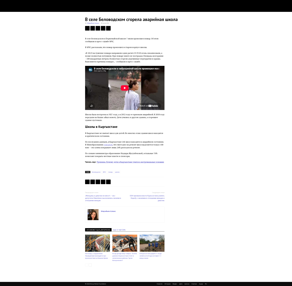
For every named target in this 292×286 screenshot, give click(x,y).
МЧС (104, 172)
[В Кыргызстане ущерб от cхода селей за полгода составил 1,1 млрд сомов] (152, 243)
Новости (159, 284)
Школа (187, 284)
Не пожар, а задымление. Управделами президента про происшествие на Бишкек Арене (96, 256)
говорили (108, 144)
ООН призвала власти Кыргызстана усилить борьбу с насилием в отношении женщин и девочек (147, 198)
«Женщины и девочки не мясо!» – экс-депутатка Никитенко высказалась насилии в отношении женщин (103, 198)
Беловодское (96, 172)
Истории (168, 284)
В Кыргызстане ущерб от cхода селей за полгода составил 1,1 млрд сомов (151, 256)
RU (206, 284)
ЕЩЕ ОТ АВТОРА (119, 230)
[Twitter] (92, 28)
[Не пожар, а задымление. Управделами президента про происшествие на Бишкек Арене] (97, 243)
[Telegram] (103, 28)
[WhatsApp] (108, 28)
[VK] (98, 28)
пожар (110, 172)
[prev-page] (86, 265)
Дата (180, 284)
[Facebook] (87, 28)
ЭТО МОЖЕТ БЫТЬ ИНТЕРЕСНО (98, 230)
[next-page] (90, 265)
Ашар (201, 284)
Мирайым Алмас (93, 23)
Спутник (194, 284)
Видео (175, 284)
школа (117, 172)
